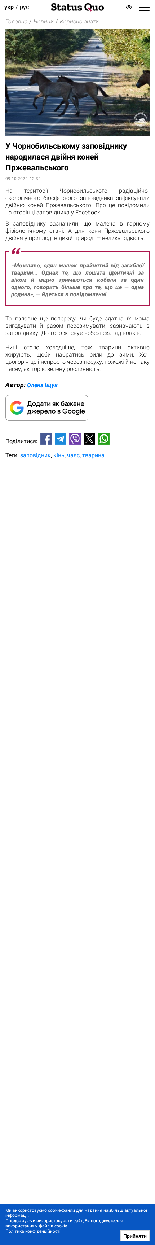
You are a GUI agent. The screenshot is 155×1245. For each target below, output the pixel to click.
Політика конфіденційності (33, 1231)
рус (24, 7)
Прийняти (135, 1236)
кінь (59, 455)
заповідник (35, 455)
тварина (93, 455)
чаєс (73, 455)
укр (9, 7)
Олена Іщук (42, 385)
